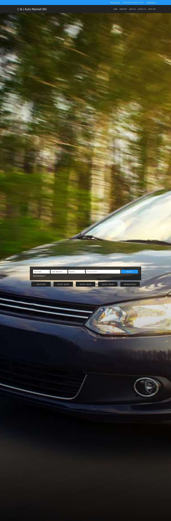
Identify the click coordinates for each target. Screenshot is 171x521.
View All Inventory (38, 276)
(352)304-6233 (115, 2)
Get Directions (151, 2)
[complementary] (165, 515)
